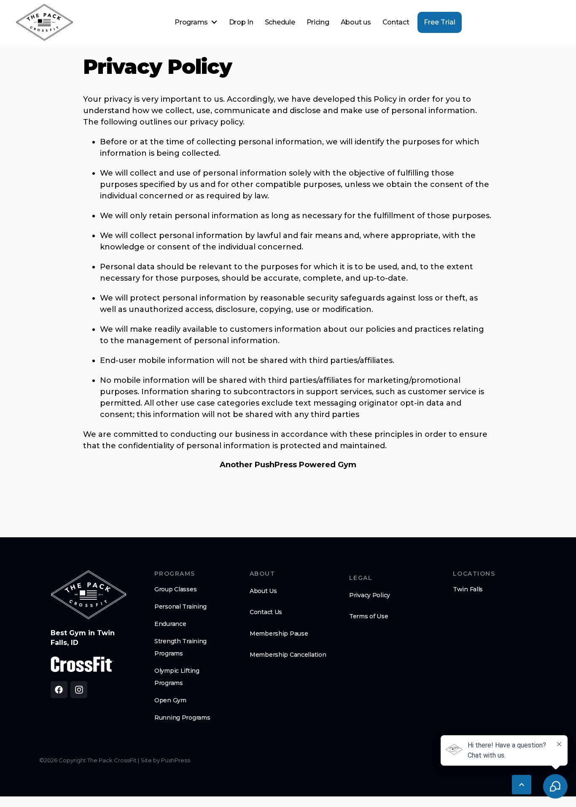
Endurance (170, 624)
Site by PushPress (165, 760)
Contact (395, 22)
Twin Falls (468, 589)
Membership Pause (279, 633)
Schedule (280, 22)
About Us (263, 591)
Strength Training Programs (180, 647)
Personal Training (180, 606)
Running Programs (182, 717)
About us (356, 22)
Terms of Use (368, 616)
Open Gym (170, 700)
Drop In (241, 22)
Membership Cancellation (288, 654)
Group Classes (175, 589)
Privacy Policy (369, 595)
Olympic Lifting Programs (176, 677)
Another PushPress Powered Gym (288, 464)
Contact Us (266, 612)
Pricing (318, 22)
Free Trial (439, 22)
